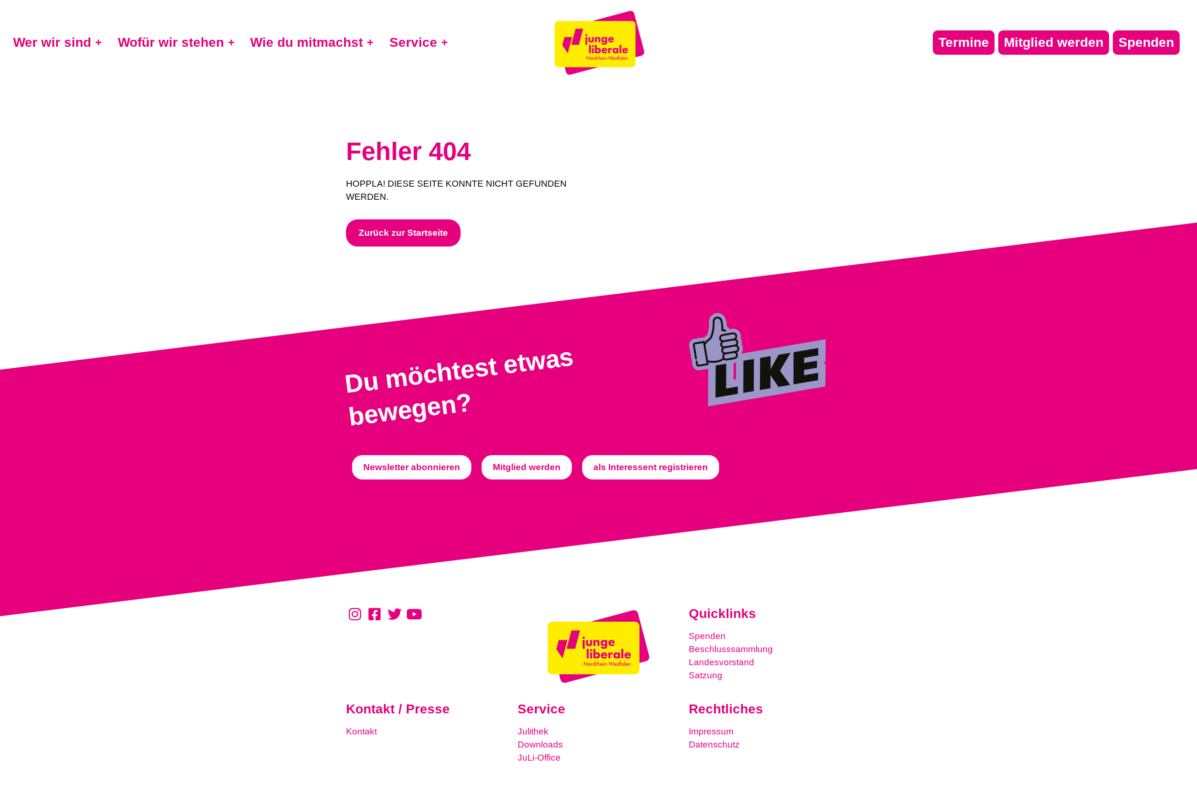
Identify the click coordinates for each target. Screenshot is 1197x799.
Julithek (533, 731)
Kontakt (361, 731)
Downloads (540, 744)
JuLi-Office (539, 758)
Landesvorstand (721, 662)
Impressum (711, 731)
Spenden (707, 636)
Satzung (705, 675)
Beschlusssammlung (731, 649)
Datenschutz (714, 744)
